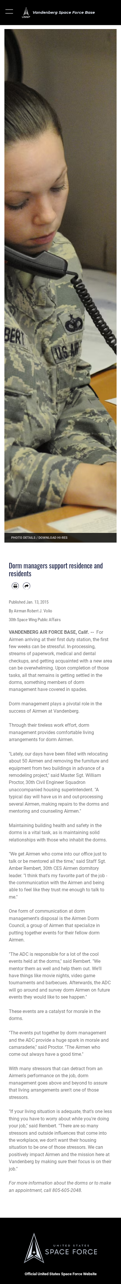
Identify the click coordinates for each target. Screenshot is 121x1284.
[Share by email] (26, 586)
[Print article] (15, 586)
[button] (9, 12)
